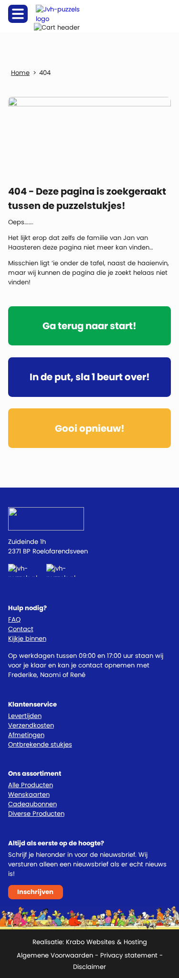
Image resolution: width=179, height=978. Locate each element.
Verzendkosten (31, 725)
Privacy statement (129, 955)
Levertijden (25, 715)
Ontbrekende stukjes (40, 744)
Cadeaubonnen (32, 804)
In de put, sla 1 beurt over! (90, 377)
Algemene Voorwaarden (55, 955)
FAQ (14, 619)
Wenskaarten (29, 794)
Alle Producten (30, 785)
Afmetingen (26, 734)
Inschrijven (35, 891)
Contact (20, 629)
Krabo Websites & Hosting (106, 942)
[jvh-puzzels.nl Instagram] (66, 570)
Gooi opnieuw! (90, 428)
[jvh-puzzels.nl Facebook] (27, 570)
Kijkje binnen (27, 638)
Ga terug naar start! (89, 326)
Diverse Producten (36, 813)
